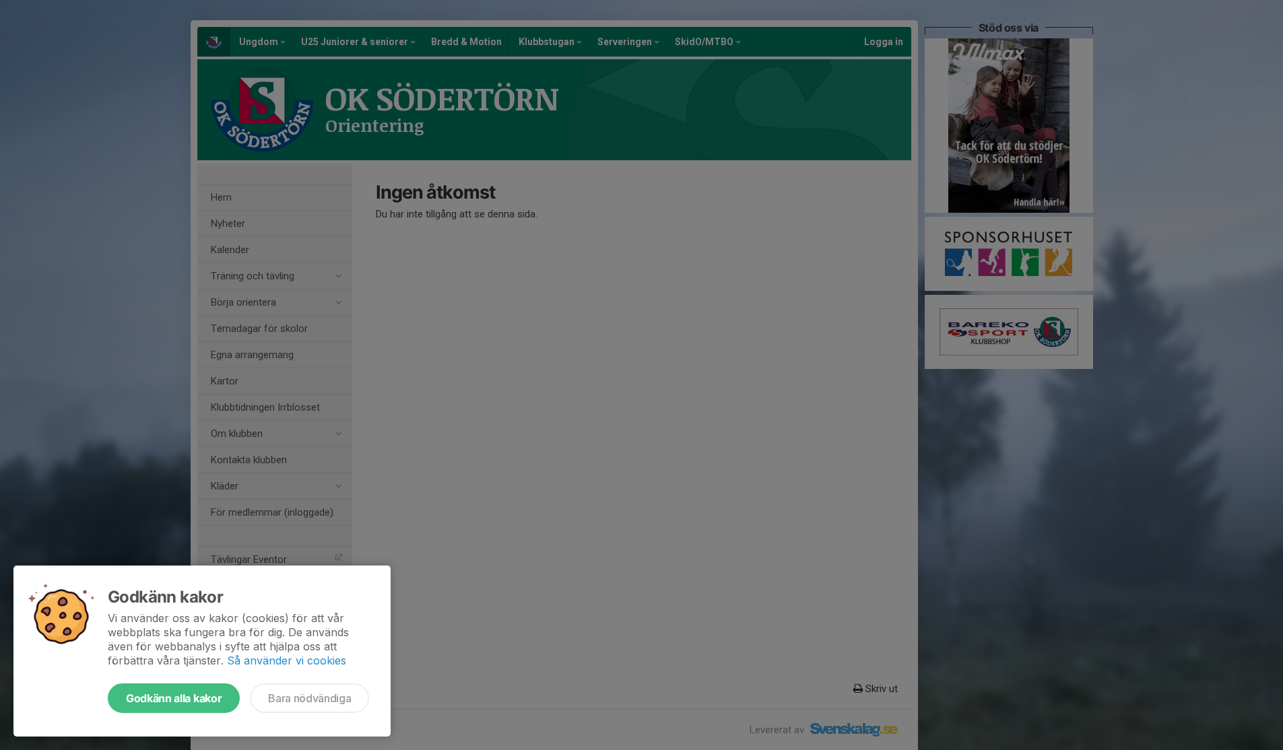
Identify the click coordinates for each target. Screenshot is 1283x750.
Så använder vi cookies (286, 660)
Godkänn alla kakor (174, 698)
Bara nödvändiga (309, 698)
